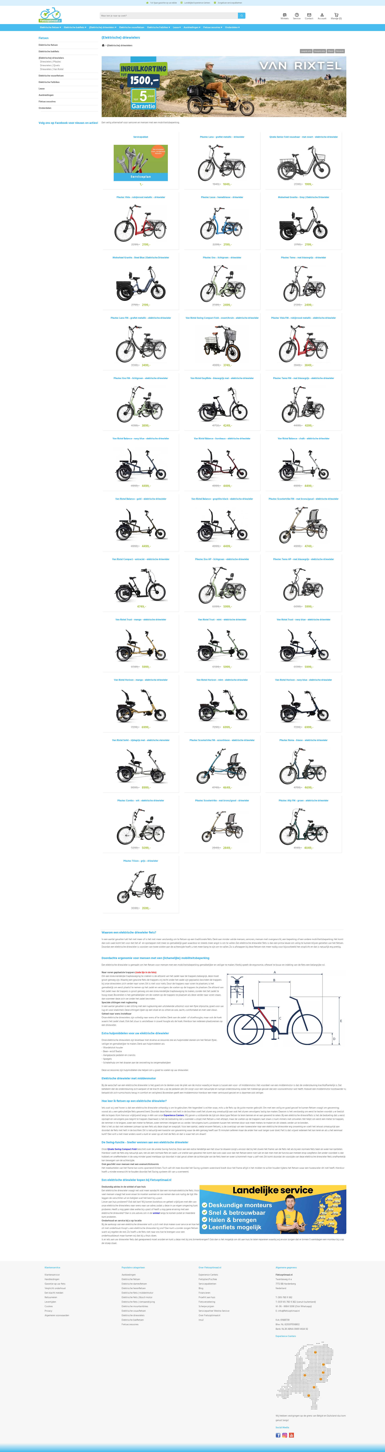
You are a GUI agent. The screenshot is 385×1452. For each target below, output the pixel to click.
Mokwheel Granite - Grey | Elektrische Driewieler (303, 197)
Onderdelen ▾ (232, 27)
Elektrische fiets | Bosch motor (137, 1297)
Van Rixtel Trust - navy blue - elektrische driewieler (303, 620)
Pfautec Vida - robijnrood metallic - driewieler (141, 197)
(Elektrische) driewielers (51, 58)
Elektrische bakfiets (49, 52)
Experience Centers (174, 1115)
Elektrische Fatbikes (49, 82)
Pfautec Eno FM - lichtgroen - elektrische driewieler (141, 378)
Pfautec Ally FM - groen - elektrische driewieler (303, 801)
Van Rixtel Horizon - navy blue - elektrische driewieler (303, 680)
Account (322, 19)
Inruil (201, 1320)
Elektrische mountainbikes (135, 1306)
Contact (309, 19)
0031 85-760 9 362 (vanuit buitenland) (297, 1302)
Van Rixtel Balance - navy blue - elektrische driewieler (141, 439)
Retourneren (51, 1297)
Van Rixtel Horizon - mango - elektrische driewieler (141, 680)
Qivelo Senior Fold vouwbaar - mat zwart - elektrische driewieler (304, 137)
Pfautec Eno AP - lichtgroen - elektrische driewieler (222, 559)
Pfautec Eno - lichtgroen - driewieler (222, 258)
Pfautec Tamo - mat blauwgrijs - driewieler (303, 258)
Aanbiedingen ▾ (192, 27)
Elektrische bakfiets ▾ (75, 27)
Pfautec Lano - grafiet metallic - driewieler (222, 137)
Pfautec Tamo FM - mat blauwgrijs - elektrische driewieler (303, 378)
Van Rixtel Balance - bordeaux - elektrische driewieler (222, 439)
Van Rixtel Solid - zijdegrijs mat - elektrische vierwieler (140, 740)
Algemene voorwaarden (57, 1315)
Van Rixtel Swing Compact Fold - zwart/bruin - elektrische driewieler (222, 318)
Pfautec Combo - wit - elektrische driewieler (140, 801)
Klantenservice (52, 1275)
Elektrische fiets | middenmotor (137, 1293)
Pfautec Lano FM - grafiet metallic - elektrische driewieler (141, 318)
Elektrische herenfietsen (134, 1288)
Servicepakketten (207, 1284)
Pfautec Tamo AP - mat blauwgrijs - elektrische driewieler (303, 559)
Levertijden (50, 1302)
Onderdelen (45, 108)
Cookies (49, 1306)
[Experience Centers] (306, 1409)
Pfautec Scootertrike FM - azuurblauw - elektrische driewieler (222, 740)
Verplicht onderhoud (55, 1288)
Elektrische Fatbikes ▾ (158, 27)
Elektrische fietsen (48, 45)
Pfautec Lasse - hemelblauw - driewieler (222, 197)
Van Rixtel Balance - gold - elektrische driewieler (140, 499)
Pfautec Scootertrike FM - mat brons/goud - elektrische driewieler (304, 499)
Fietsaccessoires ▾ (212, 27)
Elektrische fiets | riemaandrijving (138, 1302)
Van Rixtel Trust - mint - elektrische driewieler (222, 620)
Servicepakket (140, 137)
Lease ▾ (177, 27)
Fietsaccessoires (47, 102)
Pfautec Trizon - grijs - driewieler (140, 861)
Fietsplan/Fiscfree (208, 1279)
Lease (42, 89)
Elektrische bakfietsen (133, 1320)
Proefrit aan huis (207, 1297)
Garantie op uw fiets (55, 1284)
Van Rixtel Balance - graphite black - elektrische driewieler (222, 499)
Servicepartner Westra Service (214, 1311)
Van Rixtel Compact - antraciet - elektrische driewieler (140, 559)
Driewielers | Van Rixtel (51, 69)
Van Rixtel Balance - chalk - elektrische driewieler (304, 439)
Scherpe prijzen (206, 1306)
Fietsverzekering (207, 1302)
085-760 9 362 (285, 1297)
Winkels (285, 19)
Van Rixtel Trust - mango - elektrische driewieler (141, 620)
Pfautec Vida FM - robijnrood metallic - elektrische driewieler (303, 318)
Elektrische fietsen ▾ (50, 27)
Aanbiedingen (46, 95)
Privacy (48, 1311)
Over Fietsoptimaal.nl (209, 1315)
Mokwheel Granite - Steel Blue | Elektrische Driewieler (141, 258)
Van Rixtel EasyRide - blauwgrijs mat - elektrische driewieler (222, 378)
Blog (201, 1288)
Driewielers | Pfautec (50, 62)
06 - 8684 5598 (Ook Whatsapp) (295, 1306)
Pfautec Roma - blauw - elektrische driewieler (304, 740)
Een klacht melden (54, 1293)
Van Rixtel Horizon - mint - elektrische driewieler (222, 680)
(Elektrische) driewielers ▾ (102, 27)
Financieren (204, 1293)
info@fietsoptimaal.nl (289, 1311)
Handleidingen (52, 1279)
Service (296, 19)
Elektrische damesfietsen (134, 1284)
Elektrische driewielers (133, 1315)
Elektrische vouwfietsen (131, 27)
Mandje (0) (336, 19)
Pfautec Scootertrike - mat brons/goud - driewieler (222, 801)
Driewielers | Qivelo (50, 66)
